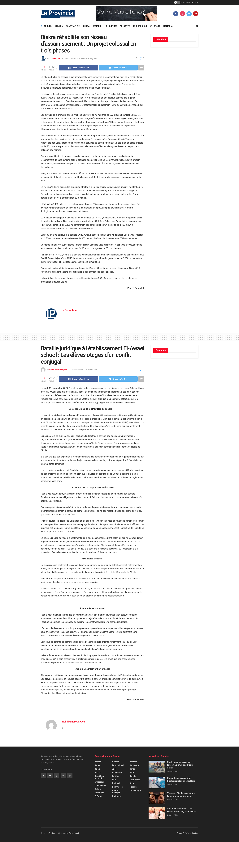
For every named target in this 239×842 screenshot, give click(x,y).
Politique (116, 796)
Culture (112, 26)
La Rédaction (54, 58)
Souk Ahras (135, 780)
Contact (195, 833)
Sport (157, 26)
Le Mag (115, 776)
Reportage (134, 765)
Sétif (132, 772)
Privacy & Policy (183, 833)
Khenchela (117, 772)
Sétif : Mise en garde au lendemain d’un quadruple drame (180, 765)
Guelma (115, 762)
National (168, 26)
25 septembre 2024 (79, 370)
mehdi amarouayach (58, 370)
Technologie (135, 790)
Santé (127, 26)
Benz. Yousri (74, 833)
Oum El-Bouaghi (116, 791)
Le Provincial (51, 833)
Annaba (59, 26)
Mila (114, 780)
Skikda (86, 26)
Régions (97, 26)
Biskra (86, 58)
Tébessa (133, 787)
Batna (97, 765)
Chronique (141, 26)
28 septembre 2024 (72, 58)
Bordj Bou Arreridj (99, 777)
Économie (99, 793)
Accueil (48, 26)
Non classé (117, 787)
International (118, 765)
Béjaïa (97, 769)
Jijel (114, 769)
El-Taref (98, 796)
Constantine (73, 26)
